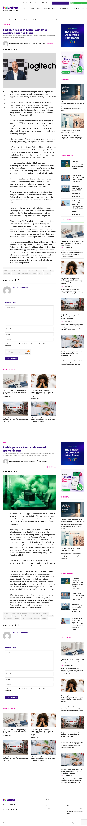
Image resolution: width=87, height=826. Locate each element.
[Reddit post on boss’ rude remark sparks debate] (29, 492)
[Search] (86, 8)
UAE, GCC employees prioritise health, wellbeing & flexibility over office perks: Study (43, 419)
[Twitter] (4, 99)
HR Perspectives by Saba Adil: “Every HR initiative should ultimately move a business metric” (77, 206)
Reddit (51, 615)
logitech (45, 270)
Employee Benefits (22, 613)
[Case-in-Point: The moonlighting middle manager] (65, 178)
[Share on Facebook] (14, 49)
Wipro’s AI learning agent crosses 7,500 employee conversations (77, 190)
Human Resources (36, 270)
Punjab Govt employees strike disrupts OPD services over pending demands (15, 419)
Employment (7, 615)
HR (29, 270)
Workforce (47, 273)
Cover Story (70, 803)
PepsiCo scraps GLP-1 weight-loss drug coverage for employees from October (15, 392)
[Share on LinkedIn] (9, 49)
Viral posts (29, 618)
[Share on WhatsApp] (17, 49)
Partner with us (34, 3)
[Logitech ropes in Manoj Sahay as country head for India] (29, 70)
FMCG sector (42, 268)
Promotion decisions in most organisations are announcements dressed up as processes (71, 131)
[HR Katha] (10, 9)
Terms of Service (80, 823)
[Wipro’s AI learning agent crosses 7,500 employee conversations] (65, 188)
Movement (7, 25)
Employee (27, 268)
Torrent (40, 273)
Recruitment (44, 615)
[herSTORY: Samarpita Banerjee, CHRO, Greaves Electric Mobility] (65, 163)
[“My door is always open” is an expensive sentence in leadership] (72, 92)
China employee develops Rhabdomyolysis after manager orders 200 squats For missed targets (42, 393)
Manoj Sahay (7, 273)
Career (48, 3)
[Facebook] (4, 103)
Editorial (69, 806)
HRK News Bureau (17, 43)
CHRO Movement (8, 268)
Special (39, 8)
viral (23, 618)
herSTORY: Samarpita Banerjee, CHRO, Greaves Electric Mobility (77, 165)
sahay (34, 273)
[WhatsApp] (4, 107)
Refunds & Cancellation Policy (66, 823)
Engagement (15, 615)
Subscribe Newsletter (60, 3)
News (32, 8)
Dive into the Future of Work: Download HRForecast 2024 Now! (75, 811)
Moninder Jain (16, 273)
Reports (54, 8)
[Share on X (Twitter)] (11, 49)
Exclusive (25, 8)
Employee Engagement (35, 613)
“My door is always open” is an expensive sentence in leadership (72, 102)
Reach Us (42, 3)
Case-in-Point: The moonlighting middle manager (78, 177)
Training (17, 618)
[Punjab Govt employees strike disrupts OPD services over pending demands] (15, 409)
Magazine (47, 8)
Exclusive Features (72, 799)
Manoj (51, 270)
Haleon (24, 270)
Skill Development (8, 618)
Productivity (36, 615)
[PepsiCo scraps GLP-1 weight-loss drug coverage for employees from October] (15, 381)
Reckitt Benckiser (26, 273)
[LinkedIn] (4, 95)
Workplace (44, 618)
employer (34, 268)
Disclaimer (54, 823)
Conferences (63, 8)
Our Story (26, 3)
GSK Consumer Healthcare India (12, 270)
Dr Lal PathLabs (19, 268)
